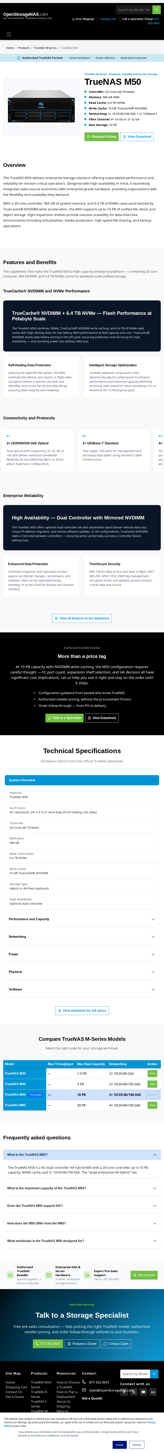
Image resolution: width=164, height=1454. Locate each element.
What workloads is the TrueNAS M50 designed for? (45, 1241)
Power (13, 954)
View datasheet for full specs (84, 1010)
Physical (15, 972)
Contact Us (108, 19)
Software (15, 989)
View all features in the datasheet (84, 618)
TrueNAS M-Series (45, 48)
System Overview (22, 780)
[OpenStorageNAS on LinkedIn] (153, 1392)
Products (24, 48)
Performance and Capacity (29, 919)
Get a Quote (15, 1397)
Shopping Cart (16, 1387)
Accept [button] (119, 1444)
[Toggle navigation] (8, 34)
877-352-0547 (99, 1382)
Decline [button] (137, 1444)
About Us (64, 1401)
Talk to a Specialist (67, 718)
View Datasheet (139, 136)
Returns (63, 1411)
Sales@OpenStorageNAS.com (111, 1390)
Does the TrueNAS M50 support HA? (35, 1205)
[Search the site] (156, 9)
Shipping (63, 1406)
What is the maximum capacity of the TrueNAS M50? (46, 1188)
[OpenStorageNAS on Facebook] (124, 1392)
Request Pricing (104, 136)
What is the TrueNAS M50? (27, 1154)
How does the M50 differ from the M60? (36, 1223)
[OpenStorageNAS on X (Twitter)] (134, 1392)
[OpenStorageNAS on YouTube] (143, 1392)
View (152, 1073)
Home (10, 48)
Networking (17, 936)
